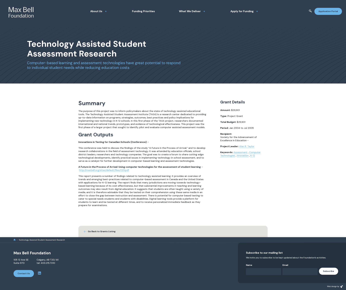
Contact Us (24, 273)
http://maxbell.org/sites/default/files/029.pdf (104, 170)
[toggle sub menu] (106, 11)
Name (249, 265)
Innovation (243, 155)
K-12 (252, 155)
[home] (15, 240)
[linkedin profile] (39, 273)
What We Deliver (190, 11)
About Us (96, 11)
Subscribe (328, 271)
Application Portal (328, 11)
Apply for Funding (242, 11)
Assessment (240, 152)
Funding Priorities (143, 11)
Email (285, 265)
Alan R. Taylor (246, 146)
